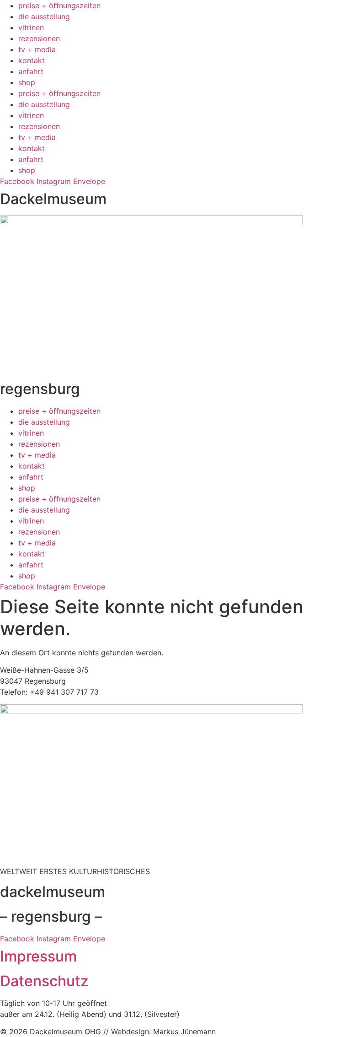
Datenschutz (44, 981)
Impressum (38, 956)
